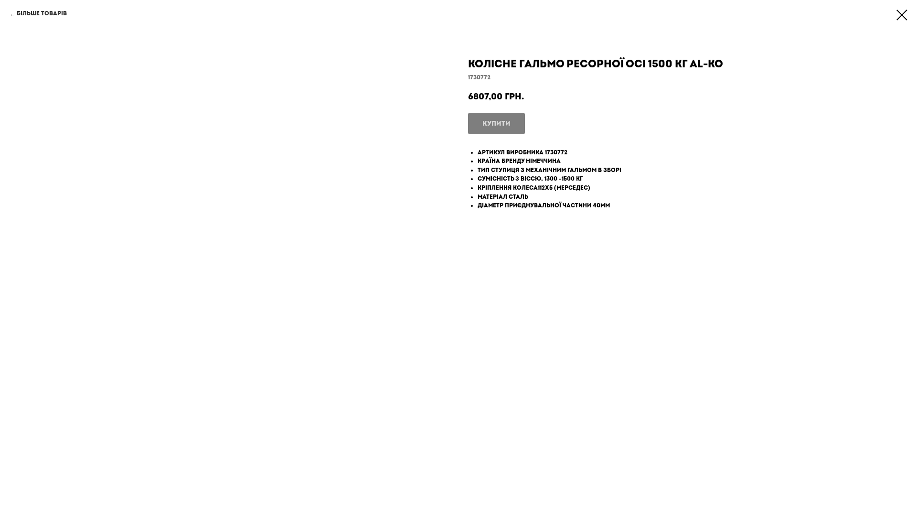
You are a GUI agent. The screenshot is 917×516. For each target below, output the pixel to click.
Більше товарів (42, 13)
